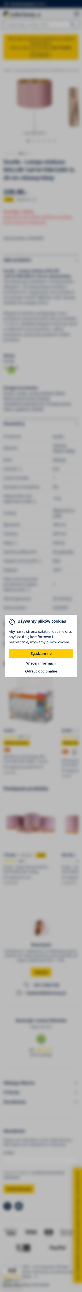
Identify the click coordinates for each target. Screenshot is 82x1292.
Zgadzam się (41, 653)
